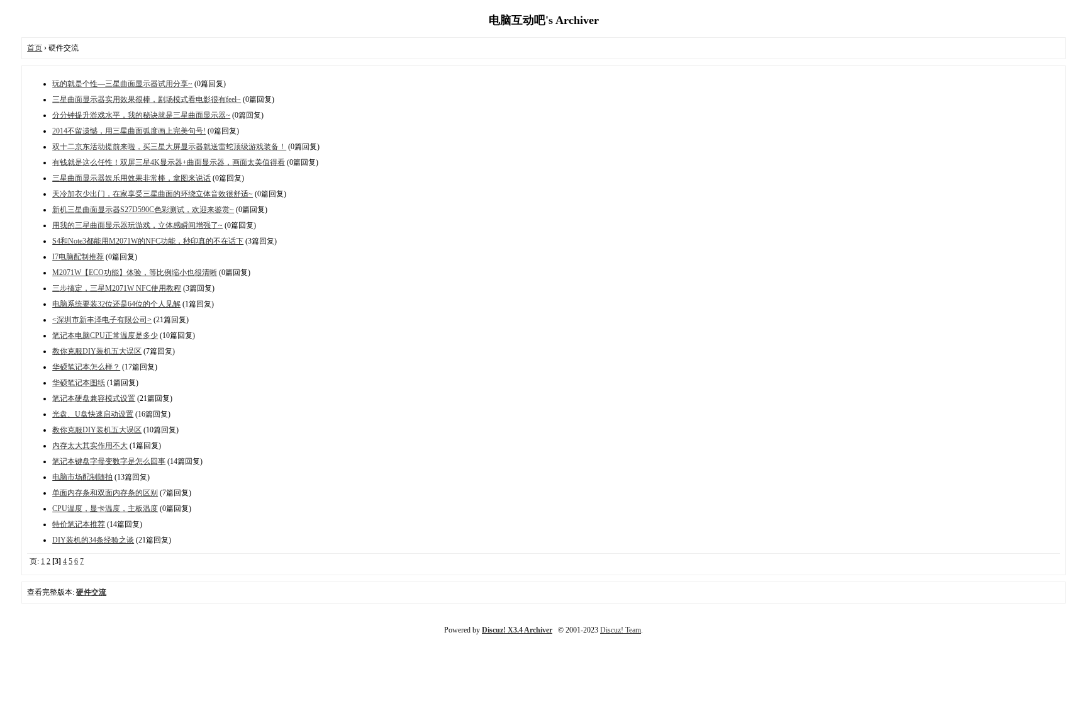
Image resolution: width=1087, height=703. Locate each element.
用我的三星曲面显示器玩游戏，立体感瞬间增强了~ (137, 225)
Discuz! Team (620, 630)
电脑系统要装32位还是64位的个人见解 (116, 304)
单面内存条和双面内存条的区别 (105, 492)
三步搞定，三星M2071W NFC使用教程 (116, 288)
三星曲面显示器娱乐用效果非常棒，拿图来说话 (131, 178)
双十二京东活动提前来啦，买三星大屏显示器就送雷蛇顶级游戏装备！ (169, 146)
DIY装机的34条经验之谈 (93, 540)
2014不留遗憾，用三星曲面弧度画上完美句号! (129, 131)
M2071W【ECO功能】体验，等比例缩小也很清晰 (134, 272)
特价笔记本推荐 (78, 524)
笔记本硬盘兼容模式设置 (93, 398)
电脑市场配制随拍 (82, 477)
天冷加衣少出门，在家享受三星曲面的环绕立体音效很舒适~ (152, 193)
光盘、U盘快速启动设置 (92, 414)
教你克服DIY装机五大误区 (97, 351)
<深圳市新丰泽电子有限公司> (102, 319)
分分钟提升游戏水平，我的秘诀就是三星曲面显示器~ (141, 115)
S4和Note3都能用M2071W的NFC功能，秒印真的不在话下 (147, 241)
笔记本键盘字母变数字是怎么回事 (108, 461)
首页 (34, 47)
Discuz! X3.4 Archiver (517, 630)
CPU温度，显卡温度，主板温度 (105, 508)
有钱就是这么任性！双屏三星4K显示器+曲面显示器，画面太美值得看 (168, 162)
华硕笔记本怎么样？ (86, 367)
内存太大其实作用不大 (90, 445)
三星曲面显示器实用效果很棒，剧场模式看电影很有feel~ (146, 99)
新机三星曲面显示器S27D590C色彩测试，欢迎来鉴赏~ (143, 209)
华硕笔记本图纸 (78, 382)
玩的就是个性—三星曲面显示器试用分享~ (122, 83)
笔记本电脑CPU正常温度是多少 (105, 335)
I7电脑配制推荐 (78, 256)
